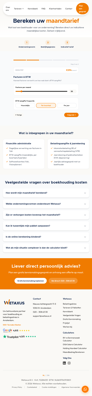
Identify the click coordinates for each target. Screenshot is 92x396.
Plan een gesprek (82, 9)
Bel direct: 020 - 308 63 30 (63, 281)
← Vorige (18, 115)
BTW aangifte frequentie (24, 101)
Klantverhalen (55, 8)
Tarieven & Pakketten (72, 307)
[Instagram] (69, 363)
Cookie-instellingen (49, 387)
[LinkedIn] (64, 363)
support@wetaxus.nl (42, 316)
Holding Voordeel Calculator (75, 348)
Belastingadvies (69, 304)
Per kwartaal (46, 105)
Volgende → (71, 115)
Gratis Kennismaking (72, 319)
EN (48, 375)
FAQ (43, 8)
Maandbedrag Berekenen (74, 352)
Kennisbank (33, 8)
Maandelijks (25, 105)
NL (44, 375)
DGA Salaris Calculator (73, 344)
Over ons (8, 8)
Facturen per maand (23, 87)
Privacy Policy (17, 387)
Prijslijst (66, 323)
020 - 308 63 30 (40, 312)
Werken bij (67, 327)
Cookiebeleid (32, 387)
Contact (68, 8)
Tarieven (18, 8)
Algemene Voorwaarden (70, 387)
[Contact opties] (85, 389)
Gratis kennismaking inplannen (30, 281)
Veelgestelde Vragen (72, 315)
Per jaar (67, 105)
